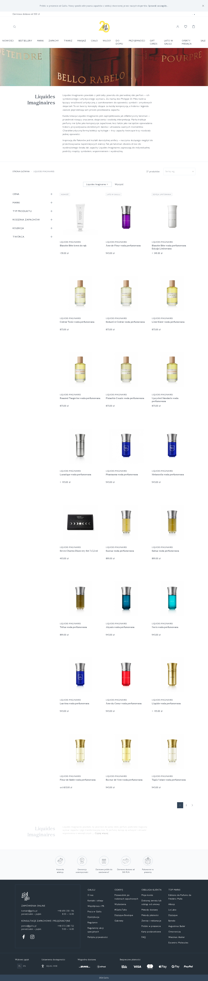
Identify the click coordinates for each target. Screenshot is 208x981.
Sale (203, 40)
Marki (40, 40)
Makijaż (81, 40)
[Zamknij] (203, 5)
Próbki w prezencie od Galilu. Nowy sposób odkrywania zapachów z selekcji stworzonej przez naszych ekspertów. (104, 6)
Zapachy (54, 40)
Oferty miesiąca (187, 42)
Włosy (107, 40)
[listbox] (179, 171)
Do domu (119, 42)
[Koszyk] (193, 26)
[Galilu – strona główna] (104, 26)
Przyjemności (137, 40)
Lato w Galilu (168, 42)
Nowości (8, 40)
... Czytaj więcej (100, 833)
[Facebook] (23, 936)
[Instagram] (32, 936)
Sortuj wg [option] (170, 171)
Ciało (94, 40)
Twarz (68, 40)
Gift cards (153, 42)
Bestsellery (25, 40)
